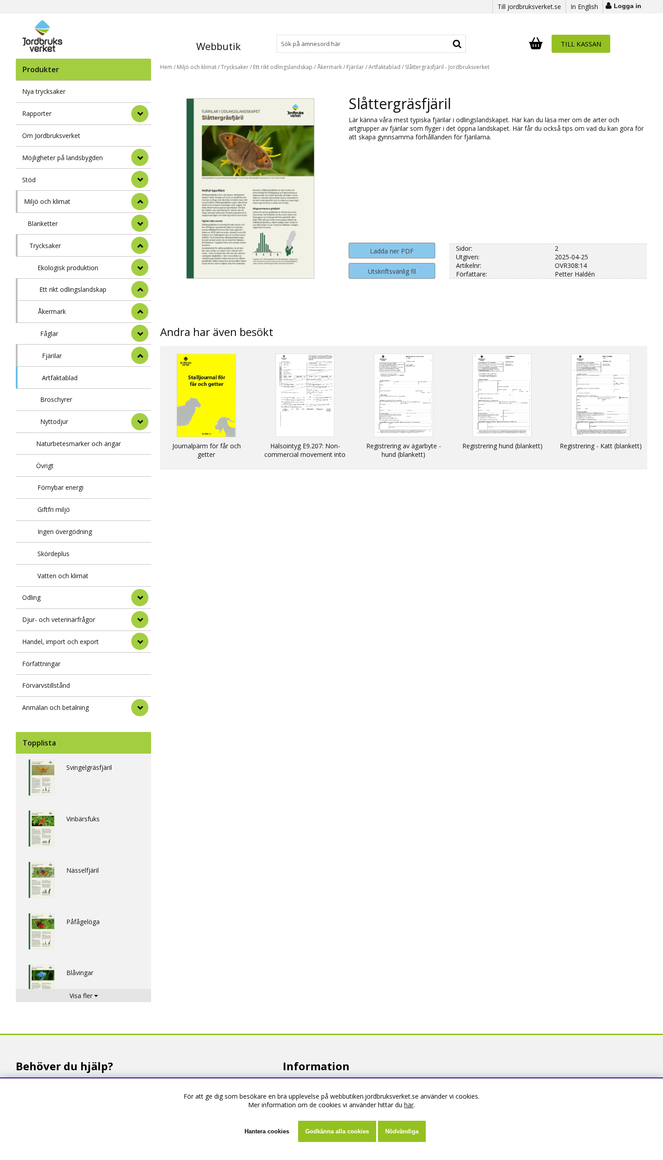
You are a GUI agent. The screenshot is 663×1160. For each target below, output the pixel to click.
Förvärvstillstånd (46, 685)
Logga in (627, 5)
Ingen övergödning (64, 531)
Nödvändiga (402, 1131)
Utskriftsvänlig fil (392, 271)
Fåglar (49, 333)
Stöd (29, 179)
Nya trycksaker (43, 91)
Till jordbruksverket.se (529, 6)
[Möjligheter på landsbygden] (140, 157)
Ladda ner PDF (392, 251)
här (409, 1104)
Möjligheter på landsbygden (62, 157)
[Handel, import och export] (140, 641)
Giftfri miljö (53, 509)
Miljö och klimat (47, 201)
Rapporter (36, 113)
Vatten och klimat (62, 575)
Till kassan (581, 43)
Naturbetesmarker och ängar (78, 443)
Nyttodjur (54, 421)
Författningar (41, 663)
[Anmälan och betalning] (140, 708)
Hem (166, 67)
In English (584, 6)
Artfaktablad (60, 377)
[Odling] (140, 598)
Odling (31, 597)
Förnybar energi (60, 487)
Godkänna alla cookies (337, 1131)
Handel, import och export (60, 641)
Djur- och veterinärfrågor (58, 619)
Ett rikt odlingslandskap (72, 289)
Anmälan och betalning (55, 707)
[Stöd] (140, 179)
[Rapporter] (140, 114)
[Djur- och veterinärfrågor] (140, 620)
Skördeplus (53, 553)
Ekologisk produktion (67, 267)
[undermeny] (140, 223)
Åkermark (52, 311)
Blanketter (43, 223)
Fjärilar (52, 355)
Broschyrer (56, 399)
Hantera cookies (266, 1131)
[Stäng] (140, 202)
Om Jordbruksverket (51, 135)
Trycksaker (45, 245)
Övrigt (45, 465)
